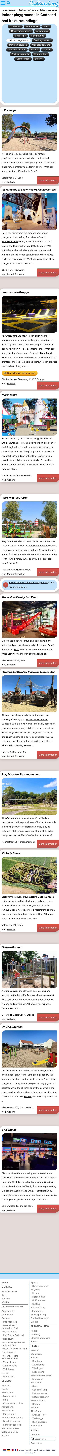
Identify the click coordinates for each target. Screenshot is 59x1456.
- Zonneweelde (9, 1365)
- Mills (5, 1399)
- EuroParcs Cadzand (13, 1335)
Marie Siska (9, 395)
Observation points (21, 31)
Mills (46, 26)
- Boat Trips (8, 1410)
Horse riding (40, 54)
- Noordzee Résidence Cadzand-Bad (13, 1343)
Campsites (7, 1314)
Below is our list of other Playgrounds (28, 582)
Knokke (28, 1096)
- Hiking (35, 1293)
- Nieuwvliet (37, 1379)
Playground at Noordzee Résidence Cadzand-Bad (28, 672)
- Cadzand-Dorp (39, 1389)
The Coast (36, 1411)
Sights (5, 1389)
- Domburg (36, 1361)
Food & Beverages (40, 1318)
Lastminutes (8, 1376)
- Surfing (35, 1304)
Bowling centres (42, 40)
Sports (46, 49)
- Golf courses (38, 1300)
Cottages (6, 1318)
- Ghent (35, 1407)
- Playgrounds (9, 1414)
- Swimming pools (40, 1286)
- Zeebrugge (37, 1418)
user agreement (24, 1450)
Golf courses (22, 58)
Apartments (8, 1311)
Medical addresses (40, 1338)
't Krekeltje (9, 110)
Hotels (5, 1372)
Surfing (39, 58)
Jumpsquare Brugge (15, 292)
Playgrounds (37, 35)
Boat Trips (20, 35)
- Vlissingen (37, 1368)
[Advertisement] (29, 81)
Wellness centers (41, 44)
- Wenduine (37, 1425)
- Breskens (36, 1382)
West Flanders (38, 1400)
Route (34, 1330)
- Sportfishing (38, 1307)
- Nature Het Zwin (40, 1396)
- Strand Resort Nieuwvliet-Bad (10, 1357)
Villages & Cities (17, 49)
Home (5, 1282)
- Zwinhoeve (8, 1369)
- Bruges (35, 1404)
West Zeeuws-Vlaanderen (15, 653)
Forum (34, 1341)
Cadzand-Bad (43, 741)
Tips (4, 1295)
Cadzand (21, 587)
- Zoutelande (37, 1364)
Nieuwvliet (30, 541)
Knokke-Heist (17, 442)
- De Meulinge (9, 1331)
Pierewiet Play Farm (15, 497)
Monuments (32, 26)
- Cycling (35, 1289)
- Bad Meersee (9, 1321)
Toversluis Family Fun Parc (19, 597)
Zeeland (35, 1350)
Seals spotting (38, 1314)
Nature (34, 49)
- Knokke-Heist (38, 1414)
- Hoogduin (7, 1338)
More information (48, 180)
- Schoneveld (8, 1352)
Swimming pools (20, 54)
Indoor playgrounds (18, 40)
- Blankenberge (39, 1422)
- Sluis (34, 1386)
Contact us (36, 1443)
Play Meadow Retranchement (21, 774)
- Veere (34, 1357)
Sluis (16, 649)
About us (35, 1434)
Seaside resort (9, 1291)
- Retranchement (39, 1393)
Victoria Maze (11, 853)
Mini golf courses (18, 44)
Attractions (42, 31)
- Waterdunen (9, 1362)
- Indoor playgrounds (12, 1417)
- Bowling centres (11, 1421)
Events (34, 1321)
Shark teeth (37, 1311)
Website (11, 182)
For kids (6, 1298)
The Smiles (9, 1129)
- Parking (35, 1334)
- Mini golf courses (11, 1424)
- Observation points (12, 1403)
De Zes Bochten (12, 1027)
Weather (6, 1302)
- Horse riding (38, 1296)
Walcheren (36, 1354)
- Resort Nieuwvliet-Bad (14, 1348)
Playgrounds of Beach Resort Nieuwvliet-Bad (29, 189)
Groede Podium (12, 947)
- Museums (7, 1392)
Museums (15, 26)
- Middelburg (37, 1371)
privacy (34, 1450)
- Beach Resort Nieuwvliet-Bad (10, 1326)
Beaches (6, 1385)
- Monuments (9, 1396)
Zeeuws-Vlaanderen (37, 545)
